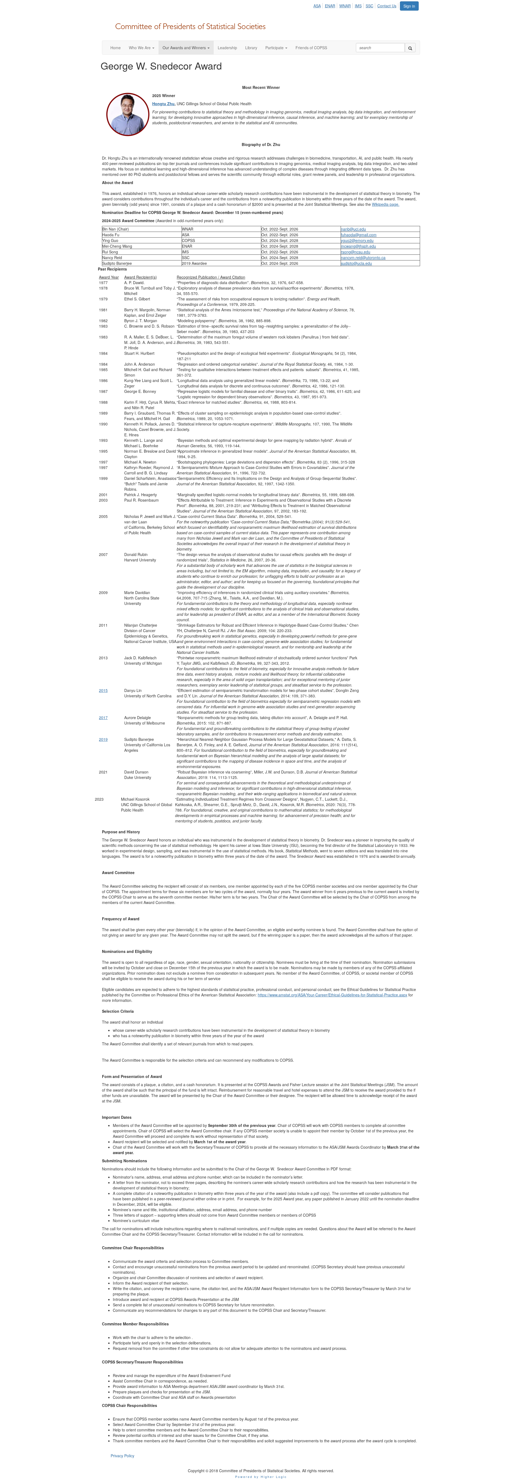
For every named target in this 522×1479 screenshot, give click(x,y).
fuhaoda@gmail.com (359, 234)
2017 (103, 717)
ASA (317, 5)
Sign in (409, 6)
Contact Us (386, 5)
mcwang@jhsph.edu (358, 246)
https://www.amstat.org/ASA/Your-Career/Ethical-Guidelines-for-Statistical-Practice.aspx (332, 995)
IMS (358, 5)
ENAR (330, 5)
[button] (142, 47)
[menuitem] (318, 4)
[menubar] (356, 4)
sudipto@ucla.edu (356, 263)
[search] (410, 47)
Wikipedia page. (385, 204)
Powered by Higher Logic (261, 1476)
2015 (103, 690)
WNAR (345, 5)
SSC (369, 5)
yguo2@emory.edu (357, 240)
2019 (103, 739)
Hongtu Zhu (163, 103)
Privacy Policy (122, 1455)
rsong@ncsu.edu (355, 251)
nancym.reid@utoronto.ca (363, 257)
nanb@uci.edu (353, 229)
